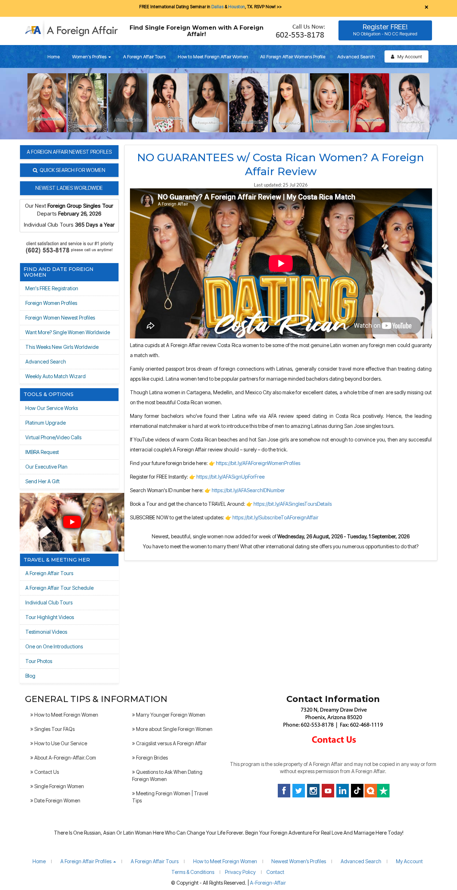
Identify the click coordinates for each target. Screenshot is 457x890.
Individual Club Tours (48, 602)
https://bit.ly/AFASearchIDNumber (248, 490)
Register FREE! (385, 29)
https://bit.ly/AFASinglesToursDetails (292, 504)
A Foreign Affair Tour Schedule (59, 588)
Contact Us (46, 772)
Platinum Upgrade (45, 423)
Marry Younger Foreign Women (170, 715)
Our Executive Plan (46, 467)
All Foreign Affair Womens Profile (292, 56)
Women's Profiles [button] (89, 56)
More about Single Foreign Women (173, 729)
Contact (275, 872)
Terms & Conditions (192, 872)
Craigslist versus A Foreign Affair (171, 743)
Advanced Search (356, 56)
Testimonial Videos (46, 632)
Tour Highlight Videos (49, 617)
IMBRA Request (42, 452)
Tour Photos (38, 661)
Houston (236, 6)
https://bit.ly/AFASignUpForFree (230, 477)
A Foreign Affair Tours (144, 56)
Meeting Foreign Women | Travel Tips (170, 797)
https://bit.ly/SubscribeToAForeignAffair (275, 517)
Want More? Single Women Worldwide (67, 332)
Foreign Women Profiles (51, 303)
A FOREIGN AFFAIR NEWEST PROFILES (69, 152)
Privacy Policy (240, 872)
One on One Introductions (54, 646)
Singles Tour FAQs (54, 729)
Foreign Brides (151, 758)
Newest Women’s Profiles (298, 861)
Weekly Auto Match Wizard (55, 376)
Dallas (217, 6)
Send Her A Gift (42, 481)
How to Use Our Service (60, 743)
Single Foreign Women (58, 786)
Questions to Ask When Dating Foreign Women (167, 775)
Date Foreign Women (56, 800)
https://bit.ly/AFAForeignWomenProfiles (258, 463)
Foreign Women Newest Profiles (60, 318)
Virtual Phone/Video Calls (53, 437)
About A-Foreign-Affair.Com (64, 758)
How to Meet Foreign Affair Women (213, 56)
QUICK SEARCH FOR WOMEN (71, 170)
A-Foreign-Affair (268, 883)
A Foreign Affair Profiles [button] (86, 861)
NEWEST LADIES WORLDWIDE (69, 188)
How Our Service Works (51, 408)
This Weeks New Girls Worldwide (62, 347)
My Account (408, 56)
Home (53, 56)
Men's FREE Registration (51, 288)
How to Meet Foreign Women (65, 715)
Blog (30, 676)
